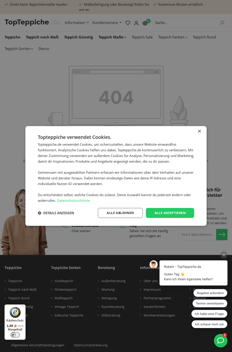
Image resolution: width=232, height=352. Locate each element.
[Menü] (23, 307)
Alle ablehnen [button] (120, 213)
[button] (56, 212)
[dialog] (116, 176)
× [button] (199, 131)
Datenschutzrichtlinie (73, 200)
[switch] (15, 335)
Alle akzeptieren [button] (170, 213)
